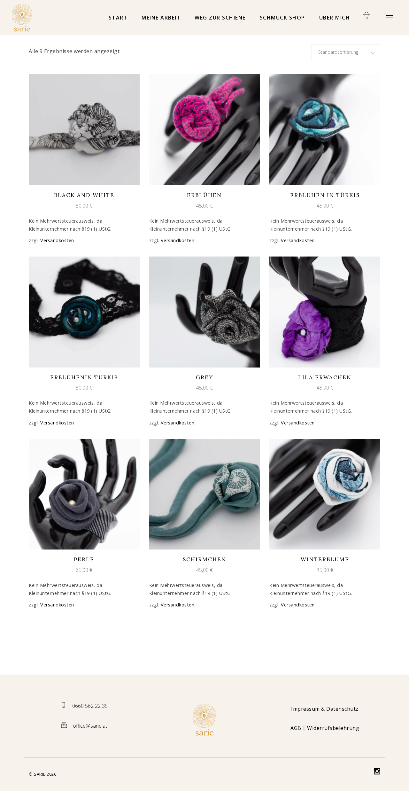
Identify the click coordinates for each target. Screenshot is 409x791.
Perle (84, 559)
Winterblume (325, 559)
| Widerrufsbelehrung (324, 728)
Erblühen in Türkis (325, 195)
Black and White (84, 195)
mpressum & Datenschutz (326, 708)
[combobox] (346, 52)
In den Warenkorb (78, 129)
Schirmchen (204, 559)
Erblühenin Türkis (84, 377)
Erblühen (204, 195)
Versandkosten (57, 240)
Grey (204, 377)
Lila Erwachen (324, 377)
